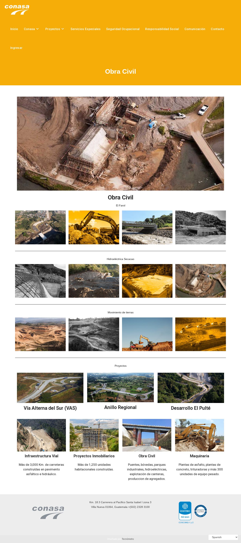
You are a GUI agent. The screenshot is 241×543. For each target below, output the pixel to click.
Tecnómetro (128, 539)
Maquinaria (199, 456)
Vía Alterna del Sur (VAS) (50, 408)
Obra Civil (147, 456)
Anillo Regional (120, 407)
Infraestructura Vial (41, 456)
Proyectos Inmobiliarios (94, 456)
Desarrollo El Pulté (190, 408)
